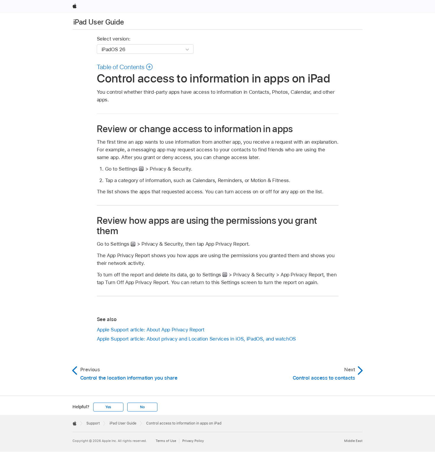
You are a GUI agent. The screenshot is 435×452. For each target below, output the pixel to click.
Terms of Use (166, 441)
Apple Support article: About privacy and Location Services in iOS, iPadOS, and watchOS (196, 339)
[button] (125, 67)
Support (93, 423)
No (142, 407)
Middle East (353, 441)
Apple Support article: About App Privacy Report (150, 330)
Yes (108, 407)
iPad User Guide (98, 22)
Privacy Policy (193, 441)
